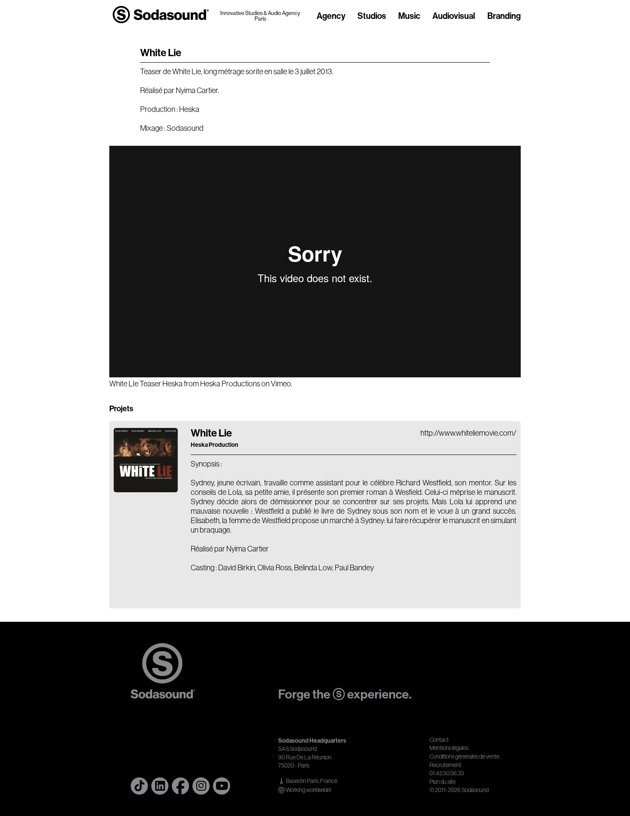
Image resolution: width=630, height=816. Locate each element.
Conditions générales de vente (464, 756)
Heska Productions (230, 383)
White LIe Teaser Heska (146, 383)
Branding (504, 16)
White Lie (214, 438)
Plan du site (442, 781)
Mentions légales (448, 747)
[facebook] (180, 786)
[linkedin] (159, 786)
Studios (371, 16)
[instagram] (201, 786)
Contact (439, 739)
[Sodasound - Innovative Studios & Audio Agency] (161, 14)
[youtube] (221, 786)
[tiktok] (139, 786)
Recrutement (445, 765)
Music (409, 16)
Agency (331, 16)
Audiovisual (453, 16)
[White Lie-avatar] (146, 489)
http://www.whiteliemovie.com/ (468, 433)
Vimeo (281, 383)
